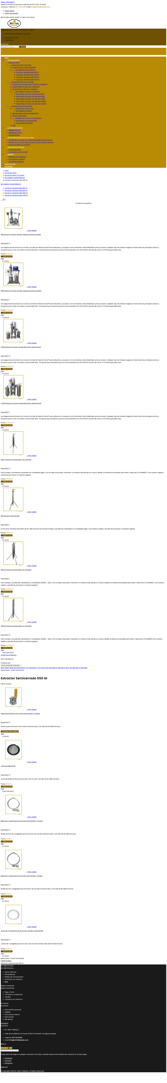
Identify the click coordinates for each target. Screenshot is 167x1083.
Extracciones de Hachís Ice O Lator (19, 137)
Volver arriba (6, 961)
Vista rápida (31, 230)
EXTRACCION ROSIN (14, 128)
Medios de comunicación (14, 977)
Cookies (8, 997)
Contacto (4, 7)
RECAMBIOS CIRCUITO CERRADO (26, 91)
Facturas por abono (12, 1014)
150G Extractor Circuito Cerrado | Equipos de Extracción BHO (21, 235)
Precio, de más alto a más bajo (11, 665)
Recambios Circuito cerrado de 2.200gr (31, 101)
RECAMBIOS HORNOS (24, 111)
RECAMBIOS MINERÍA (16, 162)
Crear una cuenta (11, 13)
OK (3, 199)
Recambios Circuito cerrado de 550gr (30, 96)
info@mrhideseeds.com (40, 7)
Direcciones (9, 1017)
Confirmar (5, 44)
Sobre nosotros (10, 972)
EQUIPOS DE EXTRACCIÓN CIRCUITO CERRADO (29, 84)
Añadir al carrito (7, 256)
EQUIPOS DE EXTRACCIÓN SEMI (24, 67)
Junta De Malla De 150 (8, 766)
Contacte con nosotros (13, 979)
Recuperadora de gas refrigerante (25, 113)
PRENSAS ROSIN (14, 130)
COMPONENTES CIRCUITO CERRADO (26, 87)
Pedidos (8, 1012)
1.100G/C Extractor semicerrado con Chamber (16, 626)
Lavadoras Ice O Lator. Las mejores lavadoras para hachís (30, 140)
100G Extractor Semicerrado (10, 516)
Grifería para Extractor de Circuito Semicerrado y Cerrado (20, 714)
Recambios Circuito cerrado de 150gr (30, 94)
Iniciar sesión (9, 11)
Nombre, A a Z (24, 668)
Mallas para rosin (15, 133)
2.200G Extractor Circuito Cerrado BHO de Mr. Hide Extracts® (21, 347)
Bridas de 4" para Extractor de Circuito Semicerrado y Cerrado (22, 821)
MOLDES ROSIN (14, 135)
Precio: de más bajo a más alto (52, 668)
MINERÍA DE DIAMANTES (17, 157)
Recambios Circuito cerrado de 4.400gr (31, 104)
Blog (6, 982)
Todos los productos (9, 655)
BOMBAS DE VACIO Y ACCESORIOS (26, 118)
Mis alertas (9, 1019)
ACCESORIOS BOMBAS (24, 123)
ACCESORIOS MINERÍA (17, 159)
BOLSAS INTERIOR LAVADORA (19, 145)
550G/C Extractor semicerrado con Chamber (16, 570)
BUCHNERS (9, 166)
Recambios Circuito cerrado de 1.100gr (30, 99)
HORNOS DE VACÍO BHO (22, 108)
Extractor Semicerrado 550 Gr (27, 77)
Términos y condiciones (14, 994)
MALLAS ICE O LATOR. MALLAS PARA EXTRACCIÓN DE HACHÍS (31, 142)
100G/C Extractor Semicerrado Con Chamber (16, 460)
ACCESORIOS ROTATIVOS (18, 152)
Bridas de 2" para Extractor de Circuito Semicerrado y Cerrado (21, 876)
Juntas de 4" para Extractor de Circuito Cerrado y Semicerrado (22, 931)
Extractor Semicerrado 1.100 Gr (28, 79)
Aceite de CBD (10, 164)
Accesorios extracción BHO (20, 106)
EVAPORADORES (15, 150)
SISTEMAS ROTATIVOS (14, 147)
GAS (14, 125)
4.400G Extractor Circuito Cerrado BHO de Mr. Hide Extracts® (21, 403)
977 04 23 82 (21, 7)
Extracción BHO (12, 60)
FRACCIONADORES (19, 116)
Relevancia (14, 668)
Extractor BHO (14, 62)
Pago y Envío (9, 992)
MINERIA (9, 154)
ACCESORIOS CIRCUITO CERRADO (25, 89)
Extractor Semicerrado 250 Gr (27, 75)
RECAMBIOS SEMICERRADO (24, 70)
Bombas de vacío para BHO (26, 121)
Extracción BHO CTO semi (20, 65)
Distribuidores (10, 974)
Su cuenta (4, 1003)
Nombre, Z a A (35, 668)
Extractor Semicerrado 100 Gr (27, 72)
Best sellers (5, 668)
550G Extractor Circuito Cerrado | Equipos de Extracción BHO (21, 291)
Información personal (13, 1010)
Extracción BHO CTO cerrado (21, 82)
